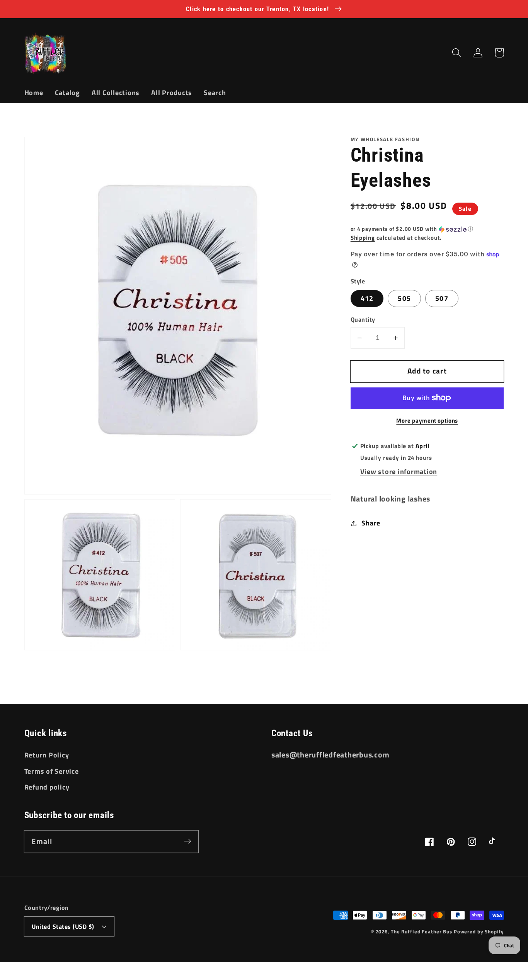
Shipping (363, 237)
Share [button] (370, 523)
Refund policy (47, 787)
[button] (456, 52)
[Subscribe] (187, 841)
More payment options (427, 420)
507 (441, 298)
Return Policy (46, 755)
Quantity (363, 319)
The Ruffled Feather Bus (422, 931)
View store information (399, 471)
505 (404, 298)
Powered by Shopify (479, 931)
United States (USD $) (63, 926)
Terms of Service (51, 771)
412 (367, 298)
